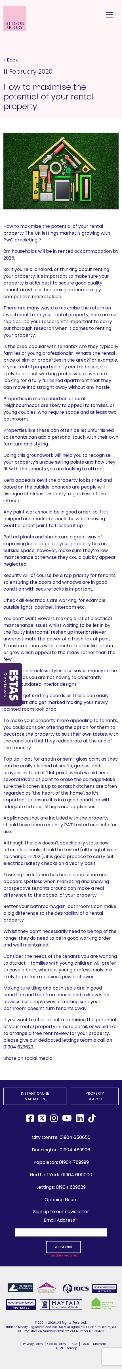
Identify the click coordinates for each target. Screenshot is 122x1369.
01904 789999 (74, 1162)
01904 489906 (75, 1150)
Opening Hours (61, 1199)
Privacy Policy (33, 1344)
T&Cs (73, 1344)
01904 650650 (75, 1137)
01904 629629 (71, 1187)
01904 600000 (76, 1174)
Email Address (61, 1220)
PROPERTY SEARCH (95, 1096)
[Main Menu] (109, 14)
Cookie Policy (56, 1344)
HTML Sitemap (66, 1348)
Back (12, 60)
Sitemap (99, 1344)
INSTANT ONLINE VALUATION (35, 1096)
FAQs (85, 1344)
